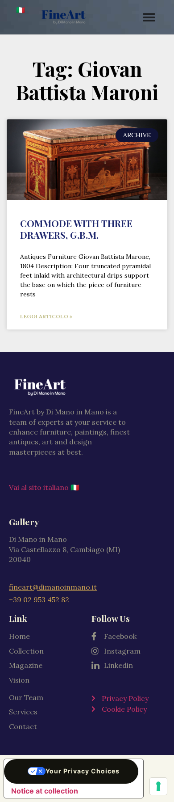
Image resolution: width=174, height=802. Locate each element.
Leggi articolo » (46, 316)
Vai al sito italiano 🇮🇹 (44, 487)
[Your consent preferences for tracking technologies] (158, 786)
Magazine (25, 665)
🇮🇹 (20, 9)
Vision (19, 679)
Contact (23, 726)
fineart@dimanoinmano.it (53, 587)
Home (19, 636)
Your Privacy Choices (83, 771)
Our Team (26, 697)
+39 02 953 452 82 (39, 599)
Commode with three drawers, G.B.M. (76, 229)
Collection (26, 650)
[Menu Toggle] (149, 17)
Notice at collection (44, 790)
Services (23, 711)
